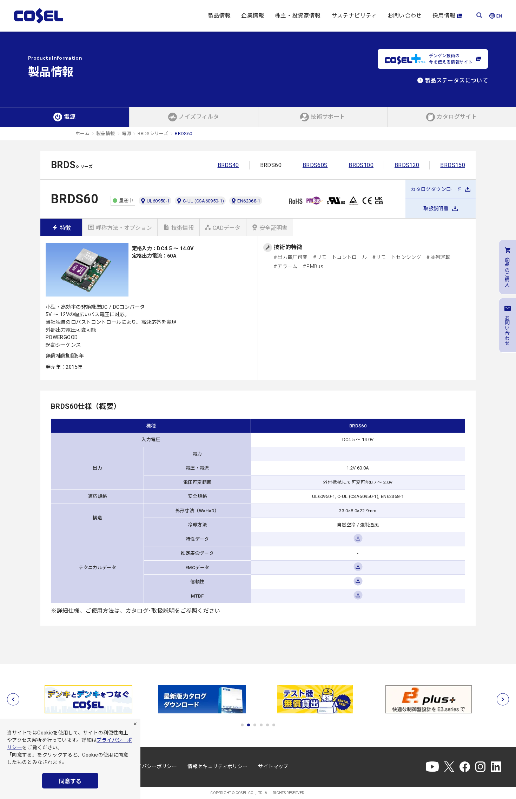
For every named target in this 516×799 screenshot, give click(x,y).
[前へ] (13, 699)
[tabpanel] (88, 699)
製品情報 (219, 15)
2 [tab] (248, 725)
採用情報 (443, 15)
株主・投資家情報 (298, 15)
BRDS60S (315, 165)
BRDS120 (407, 165)
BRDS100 (361, 165)
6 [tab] (273, 725)
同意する (70, 781)
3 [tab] (254, 725)
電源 (126, 133)
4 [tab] (261, 725)
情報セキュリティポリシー (217, 766)
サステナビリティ (354, 15)
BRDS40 (228, 165)
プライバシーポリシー (152, 766)
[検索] (479, 16)
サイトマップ (273, 766)
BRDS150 (452, 165)
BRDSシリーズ (153, 133)
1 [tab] (242, 725)
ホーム (82, 133)
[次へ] (503, 699)
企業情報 (252, 15)
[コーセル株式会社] (38, 16)
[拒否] (135, 724)
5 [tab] (267, 725)
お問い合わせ (405, 15)
